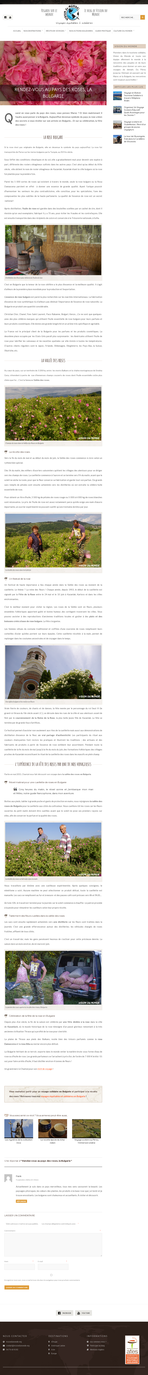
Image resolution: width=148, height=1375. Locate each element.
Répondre (21, 1201)
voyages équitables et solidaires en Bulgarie (63, 1096)
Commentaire (52, 1231)
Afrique (54, 1341)
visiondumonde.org (14, 1341)
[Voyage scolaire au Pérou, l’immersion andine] (86, 1128)
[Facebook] (5, 17)
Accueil (17, 31)
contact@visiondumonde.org (17, 1345)
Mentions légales (97, 1349)
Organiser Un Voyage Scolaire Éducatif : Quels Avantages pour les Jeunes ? (134, 111)
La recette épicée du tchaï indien (53, 1141)
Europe (54, 1353)
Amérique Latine (58, 1345)
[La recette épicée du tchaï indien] (52, 1128)
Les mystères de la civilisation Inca (18, 1141)
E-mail (52, 1261)
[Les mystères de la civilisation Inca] (18, 1128)
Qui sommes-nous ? (98, 1341)
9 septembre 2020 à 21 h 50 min (27, 1180)
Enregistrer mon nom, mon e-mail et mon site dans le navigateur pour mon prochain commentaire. (42, 1280)
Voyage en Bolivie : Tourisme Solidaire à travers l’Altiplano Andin (133, 96)
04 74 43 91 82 (12, 1349)
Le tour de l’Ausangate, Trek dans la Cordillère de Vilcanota (134, 139)
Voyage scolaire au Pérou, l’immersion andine (86, 1141)
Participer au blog (97, 1345)
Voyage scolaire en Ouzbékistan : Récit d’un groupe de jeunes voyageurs (135, 125)
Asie (53, 1349)
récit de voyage (44, 1069)
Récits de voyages (55, 31)
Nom (18, 1261)
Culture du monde (122, 31)
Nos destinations (32, 31)
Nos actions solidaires (81, 31)
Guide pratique (103, 31)
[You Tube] (10, 17)
